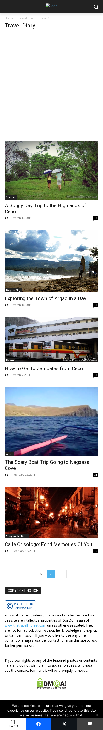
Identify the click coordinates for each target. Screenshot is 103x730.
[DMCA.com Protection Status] (51, 687)
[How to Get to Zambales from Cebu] (51, 339)
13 (95, 550)
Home (9, 18)
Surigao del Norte (17, 536)
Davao (10, 360)
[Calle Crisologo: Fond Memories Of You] (51, 512)
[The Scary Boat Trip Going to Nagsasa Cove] (51, 421)
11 (95, 218)
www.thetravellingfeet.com (25, 625)
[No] (97, 715)
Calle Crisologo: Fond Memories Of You (48, 544)
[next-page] (70, 574)
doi (7, 218)
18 (95, 305)
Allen (9, 454)
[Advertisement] (51, 87)
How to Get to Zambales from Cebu (44, 368)
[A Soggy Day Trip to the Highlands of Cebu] (51, 170)
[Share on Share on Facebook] (39, 724)
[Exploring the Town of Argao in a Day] (51, 261)
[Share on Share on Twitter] (64, 724)
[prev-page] (31, 574)
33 (95, 474)
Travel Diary (26, 18)
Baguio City (13, 290)
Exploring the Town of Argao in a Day (45, 298)
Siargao (11, 197)
